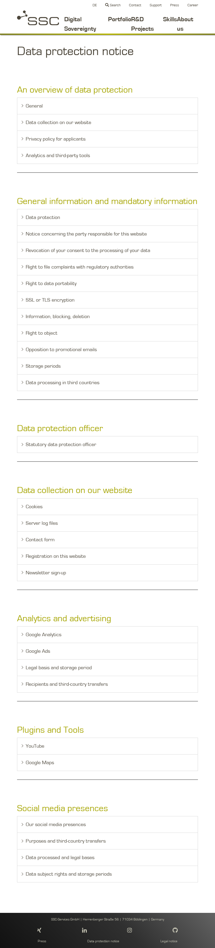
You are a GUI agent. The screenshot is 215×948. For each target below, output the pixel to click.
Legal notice (169, 941)
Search (115, 5)
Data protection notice (103, 941)
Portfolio (119, 19)
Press (174, 5)
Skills (170, 19)
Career (192, 5)
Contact (135, 5)
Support (156, 5)
